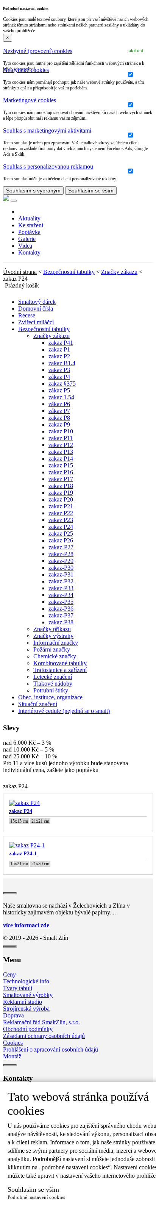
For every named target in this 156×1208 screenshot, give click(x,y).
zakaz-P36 (60, 608)
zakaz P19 (60, 492)
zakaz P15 (60, 465)
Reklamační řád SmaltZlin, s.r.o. (41, 1022)
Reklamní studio (22, 1002)
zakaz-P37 (60, 615)
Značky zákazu (119, 272)
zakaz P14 (60, 458)
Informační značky (55, 642)
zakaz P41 (60, 342)
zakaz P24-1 (23, 853)
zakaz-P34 (60, 595)
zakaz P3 (59, 370)
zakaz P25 (60, 533)
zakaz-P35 (60, 602)
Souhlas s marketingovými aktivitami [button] (47, 130)
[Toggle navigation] (14, 201)
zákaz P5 (59, 390)
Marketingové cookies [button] (29, 100)
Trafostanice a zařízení (60, 670)
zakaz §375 (62, 383)
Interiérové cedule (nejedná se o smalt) (64, 711)
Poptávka (29, 232)
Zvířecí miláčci (36, 322)
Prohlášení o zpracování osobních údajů (50, 1049)
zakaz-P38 (60, 622)
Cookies (13, 1042)
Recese (26, 315)
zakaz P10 (60, 431)
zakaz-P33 (60, 588)
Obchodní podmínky (28, 1029)
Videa (25, 245)
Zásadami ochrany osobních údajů (44, 1036)
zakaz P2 (59, 356)
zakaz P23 (60, 520)
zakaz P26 (60, 540)
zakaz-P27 (60, 547)
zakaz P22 (60, 513)
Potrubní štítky (50, 690)
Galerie (27, 239)
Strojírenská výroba (26, 1008)
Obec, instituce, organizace (50, 697)
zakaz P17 (60, 479)
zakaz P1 (59, 349)
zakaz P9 (59, 424)
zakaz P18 (60, 486)
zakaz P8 (59, 417)
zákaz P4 (59, 376)
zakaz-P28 (60, 554)
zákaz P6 (59, 404)
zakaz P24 (60, 527)
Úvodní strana (20, 272)
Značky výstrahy (53, 636)
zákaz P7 (59, 411)
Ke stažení (30, 225)
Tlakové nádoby (52, 683)
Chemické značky (54, 656)
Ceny (9, 974)
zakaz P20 (60, 499)
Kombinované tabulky (60, 663)
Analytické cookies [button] (26, 70)
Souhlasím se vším (91, 191)
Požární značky (51, 649)
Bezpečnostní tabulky (69, 272)
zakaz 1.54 (61, 397)
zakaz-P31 (60, 574)
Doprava (13, 1015)
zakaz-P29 (60, 561)
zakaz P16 (60, 472)
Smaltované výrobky (28, 995)
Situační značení (37, 704)
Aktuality (29, 218)
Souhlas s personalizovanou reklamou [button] (48, 166)
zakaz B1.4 (61, 363)
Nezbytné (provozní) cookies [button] (37, 51)
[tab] (78, 51)
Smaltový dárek (37, 301)
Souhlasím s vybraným (33, 191)
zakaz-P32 (60, 581)
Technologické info (26, 981)
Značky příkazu (52, 629)
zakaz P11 (60, 438)
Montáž (12, 1056)
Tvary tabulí (17, 988)
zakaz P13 (60, 452)
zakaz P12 (60, 445)
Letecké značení (52, 677)
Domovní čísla (35, 308)
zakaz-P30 (60, 567)
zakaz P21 (60, 506)
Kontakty (29, 252)
